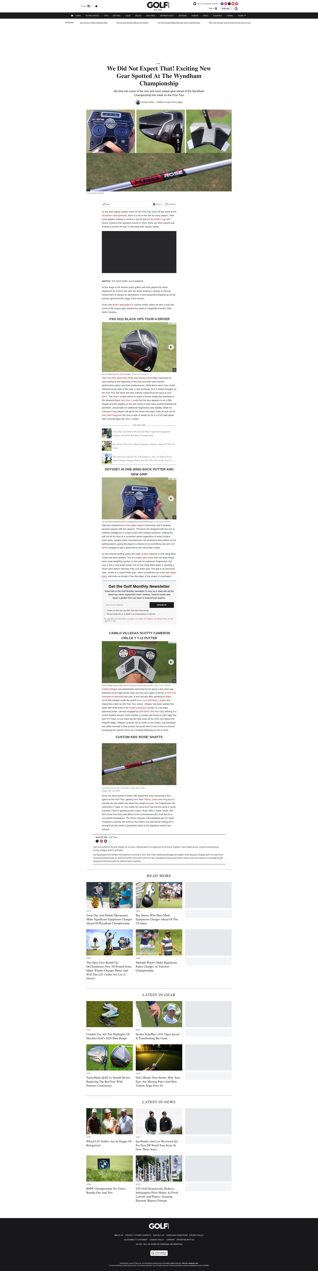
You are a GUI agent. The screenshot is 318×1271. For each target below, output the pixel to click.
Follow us (159, 204)
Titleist (147, 799)
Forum (195, 16)
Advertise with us (185, 1240)
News (78, 16)
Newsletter (171, 204)
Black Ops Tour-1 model (127, 400)
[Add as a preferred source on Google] (159, 1253)
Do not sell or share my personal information (159, 1244)
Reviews (183, 16)
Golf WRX (144, 711)
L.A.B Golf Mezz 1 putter (153, 700)
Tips (106, 16)
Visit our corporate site (190, 1263)
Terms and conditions (177, 1235)
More (241, 16)
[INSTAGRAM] (102, 841)
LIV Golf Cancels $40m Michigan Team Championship (179, 23)
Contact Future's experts (138, 1235)
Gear (158, 64)
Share (108, 204)
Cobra (155, 799)
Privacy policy (197, 1235)
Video (205, 16)
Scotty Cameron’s (138, 708)
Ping (165, 799)
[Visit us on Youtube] (232, 3)
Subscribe (225, 8)
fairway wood (145, 378)
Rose (104, 796)
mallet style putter (144, 557)
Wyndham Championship (114, 215)
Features (150, 16)
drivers (115, 304)
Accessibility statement (136, 1240)
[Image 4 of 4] (171, 347)
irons (136, 799)
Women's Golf (167, 16)
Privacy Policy (162, 619)
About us (118, 1235)
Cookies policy (157, 1240)
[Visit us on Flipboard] (236, 3)
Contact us (158, 1235)
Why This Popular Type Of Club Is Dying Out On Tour (230, 23)
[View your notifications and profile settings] (96, 6)
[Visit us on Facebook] (222, 3)
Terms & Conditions (146, 619)
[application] (139, 252)
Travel (230, 16)
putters (127, 304)
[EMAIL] (106, 841)
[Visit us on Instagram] (225, 3)
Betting (116, 16)
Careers (170, 1240)
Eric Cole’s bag (109, 415)
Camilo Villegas (109, 689)
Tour (127, 16)
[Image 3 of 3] (171, 498)
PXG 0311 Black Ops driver (120, 378)
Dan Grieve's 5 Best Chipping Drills (93, 23)
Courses (217, 16)
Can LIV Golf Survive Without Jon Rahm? (132, 23)
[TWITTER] (98, 841)
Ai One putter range (133, 525)
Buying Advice (92, 16)
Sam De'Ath (149, 102)
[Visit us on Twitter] (229, 3)
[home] (72, 16)
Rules (138, 16)
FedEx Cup (159, 219)
